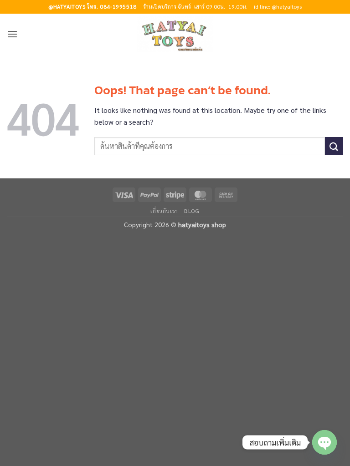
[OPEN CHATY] (324, 442)
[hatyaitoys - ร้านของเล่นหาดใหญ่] (175, 34)
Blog (191, 210)
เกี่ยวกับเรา (164, 210)
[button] (12, 34)
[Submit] (334, 146)
